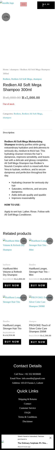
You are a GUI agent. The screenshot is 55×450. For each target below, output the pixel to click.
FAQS (27, 412)
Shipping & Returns (27, 399)
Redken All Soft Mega (21, 79)
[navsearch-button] (34, 5)
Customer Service (27, 408)
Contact (27, 403)
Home (6, 69)
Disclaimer (28, 421)
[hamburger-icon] (23, 4)
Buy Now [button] (12, 285)
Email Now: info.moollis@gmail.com (27, 378)
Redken (6, 79)
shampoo (14, 69)
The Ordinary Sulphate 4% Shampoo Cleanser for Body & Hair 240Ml (33, 443)
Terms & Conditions (27, 417)
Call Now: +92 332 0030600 (27, 374)
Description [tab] (8, 132)
